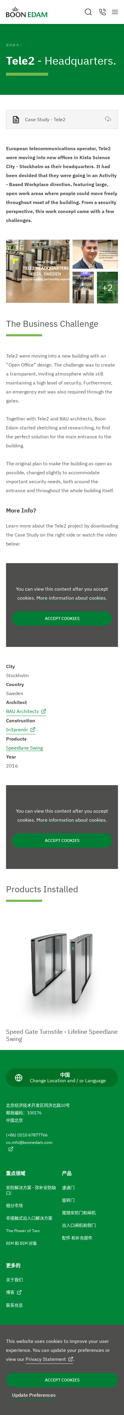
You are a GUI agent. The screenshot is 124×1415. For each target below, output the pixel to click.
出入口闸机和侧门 (79, 1225)
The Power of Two (23, 1230)
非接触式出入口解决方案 (29, 1218)
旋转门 (68, 1200)
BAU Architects (22, 711)
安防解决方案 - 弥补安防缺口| (31, 1190)
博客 (10, 1292)
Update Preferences (34, 1395)
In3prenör (17, 729)
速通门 (68, 1187)
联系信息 (14, 1305)
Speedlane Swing (24, 748)
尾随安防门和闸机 (79, 1212)
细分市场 (14, 1205)
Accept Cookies (62, 1380)
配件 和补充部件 (77, 1238)
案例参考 (12, 45)
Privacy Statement (46, 1359)
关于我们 (14, 1279)
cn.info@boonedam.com (29, 1142)
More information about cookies (71, 598)
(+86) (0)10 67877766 (27, 1135)
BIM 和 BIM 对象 (21, 1243)
